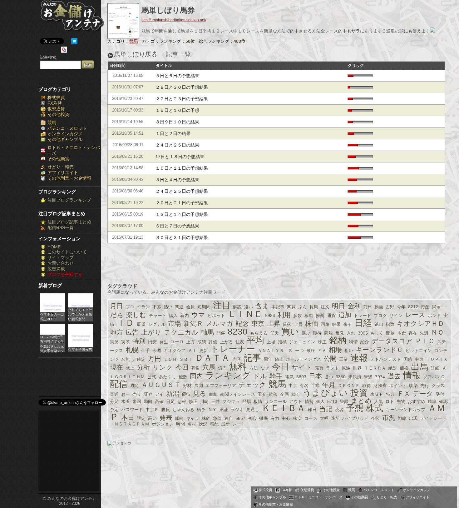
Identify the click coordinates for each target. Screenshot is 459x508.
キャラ (192, 418)
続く (295, 394)
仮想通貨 (56, 108)
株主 (322, 341)
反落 (287, 324)
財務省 (380, 385)
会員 (190, 306)
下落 (156, 306)
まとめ (361, 400)
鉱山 (378, 324)
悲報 (181, 401)
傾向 (179, 418)
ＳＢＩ (185, 359)
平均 (255, 340)
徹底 (263, 418)
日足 (170, 401)
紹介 (364, 341)
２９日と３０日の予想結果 (181, 87)
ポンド (434, 315)
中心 (286, 418)
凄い (248, 306)
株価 (311, 323)
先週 (424, 333)
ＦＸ (403, 393)
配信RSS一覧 (60, 227)
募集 (195, 368)
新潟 (172, 393)
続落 (273, 394)
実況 (114, 341)
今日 (280, 366)
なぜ (264, 368)
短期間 (203, 306)
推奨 (320, 315)
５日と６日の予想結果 (177, 75)
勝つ (328, 376)
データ (423, 393)
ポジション (163, 423)
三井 (215, 401)
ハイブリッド (355, 418)
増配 (214, 423)
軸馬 (207, 332)
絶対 (392, 368)
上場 (271, 341)
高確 (159, 401)
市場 (174, 323)
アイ (159, 394)
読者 (339, 409)
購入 (173, 315)
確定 (141, 359)
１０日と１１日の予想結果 (181, 168)
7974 (380, 376)
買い (290, 331)
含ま (262, 306)
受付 (440, 394)
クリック (356, 65)
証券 (148, 394)
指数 (390, 324)
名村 (191, 423)
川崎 (204, 401)
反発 (339, 333)
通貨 (331, 315)
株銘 (206, 418)
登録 (344, 401)
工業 (343, 359)
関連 (179, 306)
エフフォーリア (220, 385)
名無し (127, 359)
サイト (302, 367)
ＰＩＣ (425, 341)
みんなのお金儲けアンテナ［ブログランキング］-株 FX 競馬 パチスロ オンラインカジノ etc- (72, 18)
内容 (236, 359)
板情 (258, 401)
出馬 (419, 366)
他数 (183, 376)
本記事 (277, 306)
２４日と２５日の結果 (177, 144)
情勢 (309, 401)
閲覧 (291, 306)
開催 (220, 333)
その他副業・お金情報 (69, 178)
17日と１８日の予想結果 (179, 156)
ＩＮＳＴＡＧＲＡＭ (129, 423)
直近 (114, 394)
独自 (228, 418)
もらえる (259, 333)
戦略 (402, 418)
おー (125, 394)
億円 (222, 368)
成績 (201, 341)
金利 (354, 306)
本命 (401, 333)
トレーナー (232, 349)
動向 (148, 401)
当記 (325, 408)
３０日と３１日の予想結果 (181, 237)
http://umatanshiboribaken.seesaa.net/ (173, 20)
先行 (424, 385)
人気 (378, 401)
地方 (116, 332)
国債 (407, 359)
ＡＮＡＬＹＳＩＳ (275, 350)
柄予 (201, 409)
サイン (395, 315)
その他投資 (58, 114)
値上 (279, 359)
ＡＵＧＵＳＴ (160, 384)
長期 (313, 306)
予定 (114, 409)
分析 (143, 367)
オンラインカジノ (64, 133)
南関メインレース (237, 394)
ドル (260, 376)
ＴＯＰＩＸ (437, 359)
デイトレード (433, 418)
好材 (187, 385)
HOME (54, 246)
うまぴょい (325, 393)
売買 (319, 368)
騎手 (276, 376)
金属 (298, 324)
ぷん (302, 306)
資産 (425, 306)
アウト (295, 401)
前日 (367, 306)
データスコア (392, 341)
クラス (438, 385)
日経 (363, 323)
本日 (127, 417)
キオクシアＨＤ (420, 323)
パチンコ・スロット (67, 128)
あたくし (167, 376)
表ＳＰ (376, 394)
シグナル (156, 324)
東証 (223, 409)
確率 (432, 401)
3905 (363, 333)
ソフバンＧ (434, 376)
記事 (252, 358)
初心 (252, 418)
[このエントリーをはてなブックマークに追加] (74, 42)
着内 (184, 315)
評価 (213, 341)
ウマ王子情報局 (80, 349)
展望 (141, 324)
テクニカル (181, 332)
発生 (163, 341)
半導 (315, 385)
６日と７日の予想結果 (177, 225)
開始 (390, 333)
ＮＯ (437, 332)
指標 (282, 341)
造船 (335, 418)
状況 (203, 423)
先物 (401, 401)
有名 (304, 385)
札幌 (132, 349)
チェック (252, 384)
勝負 (165, 409)
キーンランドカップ (405, 409)
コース (310, 418)
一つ (299, 350)
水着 (125, 401)
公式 (151, 376)
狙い (348, 350)
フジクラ (231, 401)
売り (136, 394)
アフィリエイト (62, 172)
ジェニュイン (302, 341)
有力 (274, 418)
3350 (341, 376)
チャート (157, 315)
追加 (344, 314)
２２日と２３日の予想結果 (181, 98)
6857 (240, 418)
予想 (354, 408)
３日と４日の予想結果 (177, 179)
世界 (357, 368)
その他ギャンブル (64, 139)
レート (238, 423)
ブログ (380, 315)
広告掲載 (56, 268)
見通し (252, 409)
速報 (359, 358)
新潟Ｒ (193, 323)
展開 (198, 385)
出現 (413, 418)
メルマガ (219, 323)
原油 (346, 368)
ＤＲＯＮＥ (349, 385)
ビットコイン (419, 350)
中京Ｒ (152, 409)
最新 (225, 423)
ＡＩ (192, 350)
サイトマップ (60, 257)
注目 (221, 305)
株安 (297, 418)
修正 (193, 401)
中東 (419, 359)
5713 (332, 401)
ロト (389, 401)
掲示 (436, 306)
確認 (443, 401)
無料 (238, 366)
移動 (308, 315)
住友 (239, 341)
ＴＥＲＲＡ (375, 368)
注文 (325, 306)
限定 (141, 418)
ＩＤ (125, 323)
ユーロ (177, 341)
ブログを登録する (64, 274)
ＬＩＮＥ (245, 314)
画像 (325, 324)
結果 (336, 324)
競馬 (51, 122)
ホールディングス (303, 359)
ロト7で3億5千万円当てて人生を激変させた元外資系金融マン (52, 343)
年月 (328, 384)
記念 (242, 323)
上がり (151, 332)
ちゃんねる (183, 409)
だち (117, 314)
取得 (366, 385)
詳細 (435, 368)
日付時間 (117, 65)
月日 (116, 306)
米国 (136, 401)
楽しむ (136, 314)
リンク (162, 367)
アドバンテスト (385, 359)
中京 (293, 385)
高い (152, 418)
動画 (378, 306)
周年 (268, 359)
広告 (132, 332)
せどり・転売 (60, 166)
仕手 (145, 350)
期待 (317, 333)
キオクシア (174, 350)
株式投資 (56, 97)
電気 (289, 376)
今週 (156, 350)
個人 (320, 401)
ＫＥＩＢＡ (283, 408)
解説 (237, 306)
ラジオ (237, 409)
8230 (238, 331)
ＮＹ (212, 409)
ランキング (228, 375)
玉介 (262, 394)
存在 (412, 333)
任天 (274, 333)
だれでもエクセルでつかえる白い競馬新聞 (80, 314)
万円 (154, 358)
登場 (246, 401)
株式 (374, 408)
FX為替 (54, 103)
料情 (353, 341)
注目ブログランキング (69, 199)
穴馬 (208, 367)
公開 (330, 358)
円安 (152, 341)
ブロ (130, 306)
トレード (362, 315)
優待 (186, 394)
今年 (401, 306)
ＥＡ (322, 350)
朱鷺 (368, 376)
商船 (328, 333)
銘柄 (338, 340)
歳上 (130, 368)
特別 (139, 341)
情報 (412, 375)
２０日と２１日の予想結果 (181, 202)
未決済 (354, 376)
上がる (226, 341)
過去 (394, 376)
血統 (213, 394)
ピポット (216, 315)
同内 (196, 376)
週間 (134, 385)
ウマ (198, 314)
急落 (217, 418)
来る (347, 324)
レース (415, 314)
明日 (338, 306)
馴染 (413, 385)
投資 (359, 393)
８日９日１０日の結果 (177, 121)
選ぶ (306, 333)
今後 (375, 418)
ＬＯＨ (170, 359)
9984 (270, 315)
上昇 (273, 323)
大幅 (324, 418)
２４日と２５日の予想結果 (181, 191)
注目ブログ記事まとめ (69, 221)
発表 (165, 417)
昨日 (312, 409)
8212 (413, 306)
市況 (388, 417)
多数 (297, 315)
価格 (404, 368)
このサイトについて (67, 251)
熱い (168, 306)
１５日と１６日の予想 (177, 110)
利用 (284, 314)
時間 (180, 423)
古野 (390, 306)
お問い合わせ (60, 263)
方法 (253, 368)
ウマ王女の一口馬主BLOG (52, 316)
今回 (182, 367)
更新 (203, 350)
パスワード (132, 409)
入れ (351, 333)
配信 (118, 384)
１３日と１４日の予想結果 (181, 214)
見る (199, 393)
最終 (310, 350)
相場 (335, 349)
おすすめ (416, 401)
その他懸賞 (58, 158)
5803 (301, 376)
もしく (376, 333)
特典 (390, 394)
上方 (190, 341)
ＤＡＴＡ (212, 358)
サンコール (276, 401)
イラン (143, 306)
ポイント (398, 385)
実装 (125, 341)
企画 (284, 394)
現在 (116, 367)
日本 (315, 376)
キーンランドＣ (379, 349)
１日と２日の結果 (172, 133)
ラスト (332, 368)
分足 (114, 401)
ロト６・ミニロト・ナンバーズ (318, 497)
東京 (257, 323)
